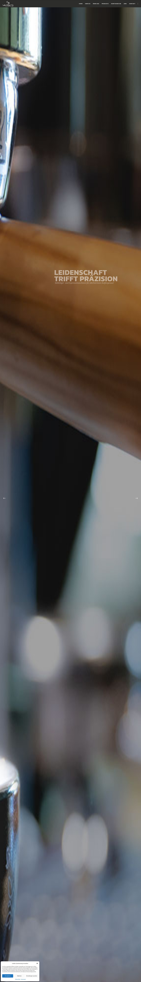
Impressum (23, 979)
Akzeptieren (8, 976)
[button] (37, 963)
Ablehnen (19, 976)
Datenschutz (17, 979)
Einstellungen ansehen (31, 976)
